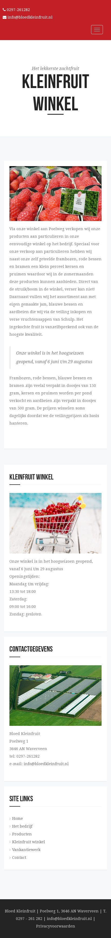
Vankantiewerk (26, 850)
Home (17, 818)
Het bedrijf (22, 826)
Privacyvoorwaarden (55, 926)
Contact (19, 857)
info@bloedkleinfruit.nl (29, 17)
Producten (22, 834)
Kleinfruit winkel (28, 842)
